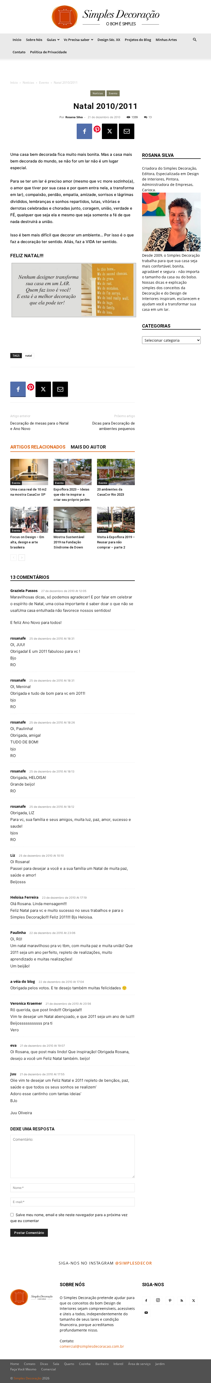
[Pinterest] (170, 1301)
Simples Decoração (27, 1378)
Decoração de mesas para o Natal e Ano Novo (39, 426)
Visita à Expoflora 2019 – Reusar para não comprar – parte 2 (116, 542)
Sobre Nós (34, 39)
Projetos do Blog (138, 39)
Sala (56, 1364)
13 (150, 117)
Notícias (28, 82)
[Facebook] (84, 131)
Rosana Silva (74, 117)
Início (17, 39)
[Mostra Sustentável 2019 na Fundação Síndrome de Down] (72, 520)
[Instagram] (158, 1300)
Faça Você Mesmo (23, 1369)
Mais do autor (88, 447)
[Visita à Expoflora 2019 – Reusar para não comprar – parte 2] (116, 520)
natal (28, 355)
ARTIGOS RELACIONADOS (37, 447)
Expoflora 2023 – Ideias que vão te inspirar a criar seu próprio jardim (72, 494)
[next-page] (22, 557)
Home (14, 1364)
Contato (19, 52)
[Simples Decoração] (105, 17)
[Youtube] (146, 1313)
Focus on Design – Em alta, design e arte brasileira (27, 542)
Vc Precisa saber (77, 39)
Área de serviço (139, 1364)
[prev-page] (13, 557)
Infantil (118, 1364)
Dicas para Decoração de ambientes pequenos (113, 426)
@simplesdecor (133, 1263)
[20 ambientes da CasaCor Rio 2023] (116, 472)
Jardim (103, 530)
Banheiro (102, 1364)
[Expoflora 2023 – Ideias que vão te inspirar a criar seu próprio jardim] (72, 472)
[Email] (126, 131)
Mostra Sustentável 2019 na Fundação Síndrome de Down (69, 542)
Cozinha (85, 1364)
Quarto (69, 1364)
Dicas (44, 1364)
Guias (51, 39)
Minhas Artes (166, 39)
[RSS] (182, 1301)
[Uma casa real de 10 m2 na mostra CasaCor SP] (29, 472)
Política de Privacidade (48, 52)
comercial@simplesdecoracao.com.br (92, 1346)
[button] (194, 39)
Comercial (48, 1369)
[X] (109, 131)
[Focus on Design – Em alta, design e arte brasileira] (29, 520)
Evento (44, 82)
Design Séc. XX (109, 39)
